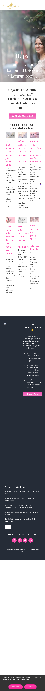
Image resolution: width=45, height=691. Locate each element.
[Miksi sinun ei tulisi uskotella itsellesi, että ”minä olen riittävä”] (10, 220)
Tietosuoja (22, 551)
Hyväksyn (15, 687)
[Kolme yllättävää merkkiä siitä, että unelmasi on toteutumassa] (22, 135)
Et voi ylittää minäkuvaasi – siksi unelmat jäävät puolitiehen (20, 520)
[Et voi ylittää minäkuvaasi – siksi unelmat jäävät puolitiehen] (22, 220)
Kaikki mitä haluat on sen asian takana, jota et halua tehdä (22, 492)
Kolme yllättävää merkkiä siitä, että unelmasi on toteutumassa (24, 151)
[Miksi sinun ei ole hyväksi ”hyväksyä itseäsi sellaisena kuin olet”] (34, 219)
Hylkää (30, 687)
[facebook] (14, 540)
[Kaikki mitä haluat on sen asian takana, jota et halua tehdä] (10, 135)
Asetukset (38, 678)
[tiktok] (25, 540)
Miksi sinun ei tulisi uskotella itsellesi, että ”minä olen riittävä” (10, 240)
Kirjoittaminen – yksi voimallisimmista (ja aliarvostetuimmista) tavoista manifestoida (18, 506)
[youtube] (30, 540)
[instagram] (20, 540)
